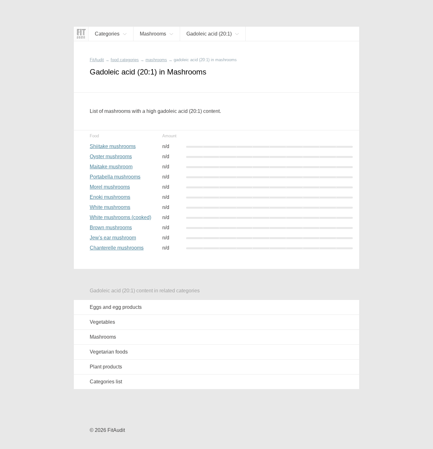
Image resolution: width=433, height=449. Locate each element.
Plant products (106, 366)
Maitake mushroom (111, 166)
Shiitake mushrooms (113, 146)
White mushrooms (110, 207)
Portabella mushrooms (115, 176)
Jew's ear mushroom (113, 237)
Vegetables (102, 322)
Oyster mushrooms (111, 156)
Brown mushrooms (111, 227)
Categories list (106, 381)
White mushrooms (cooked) (120, 217)
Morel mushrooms (110, 187)
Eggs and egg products (116, 307)
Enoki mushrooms (110, 197)
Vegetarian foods (109, 352)
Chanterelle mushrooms (117, 248)
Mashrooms (103, 337)
